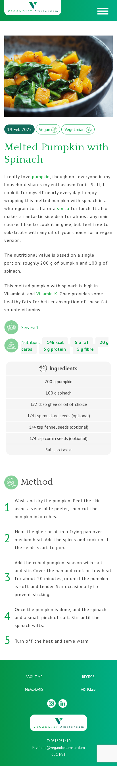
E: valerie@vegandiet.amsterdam (58, 747)
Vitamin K (46, 293)
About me (34, 676)
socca (63, 208)
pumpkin (41, 176)
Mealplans (34, 689)
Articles (88, 689)
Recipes (88, 676)
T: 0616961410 (58, 740)
